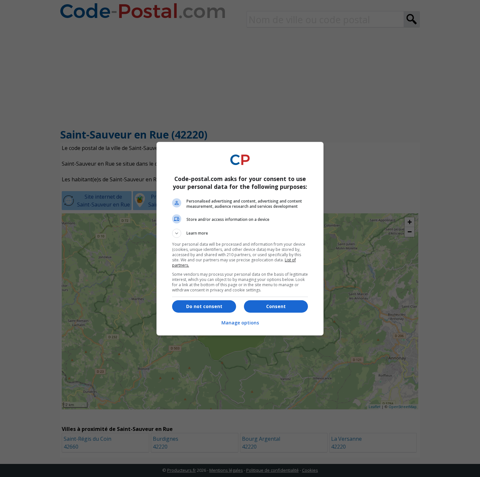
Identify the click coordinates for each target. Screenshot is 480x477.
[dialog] (240, 239)
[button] (240, 233)
